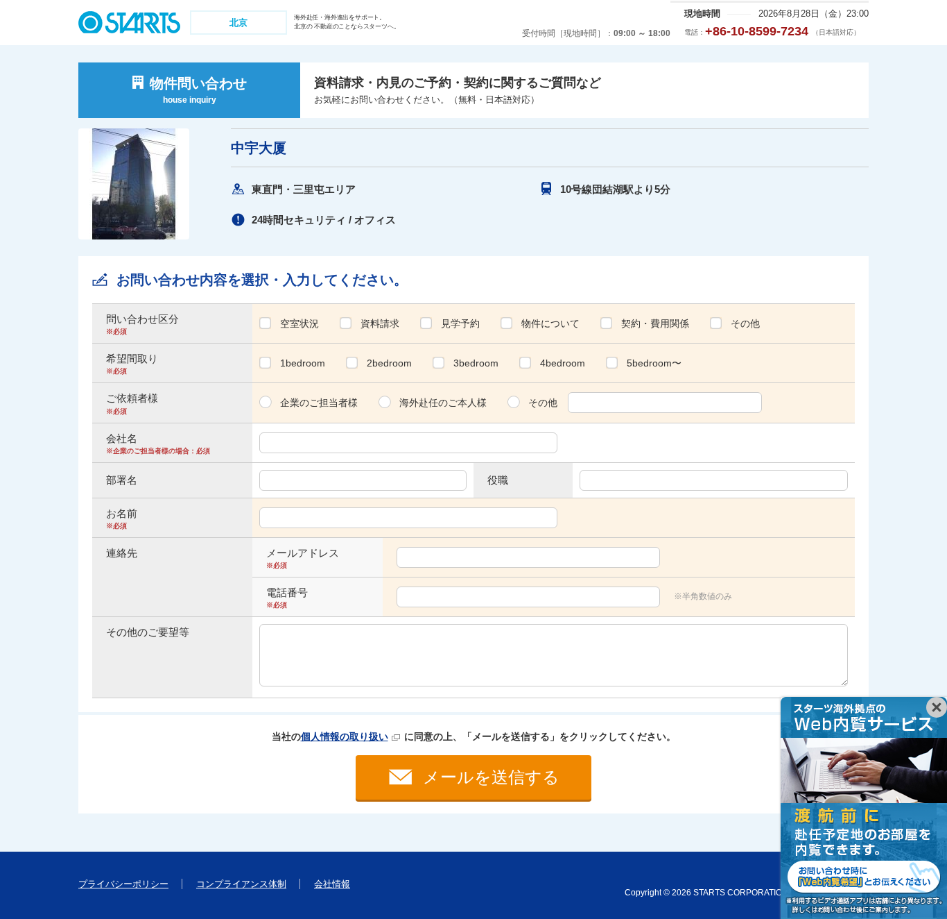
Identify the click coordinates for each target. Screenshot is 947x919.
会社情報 (332, 884)
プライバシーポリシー (123, 884)
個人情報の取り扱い (344, 736)
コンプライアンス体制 (241, 884)
